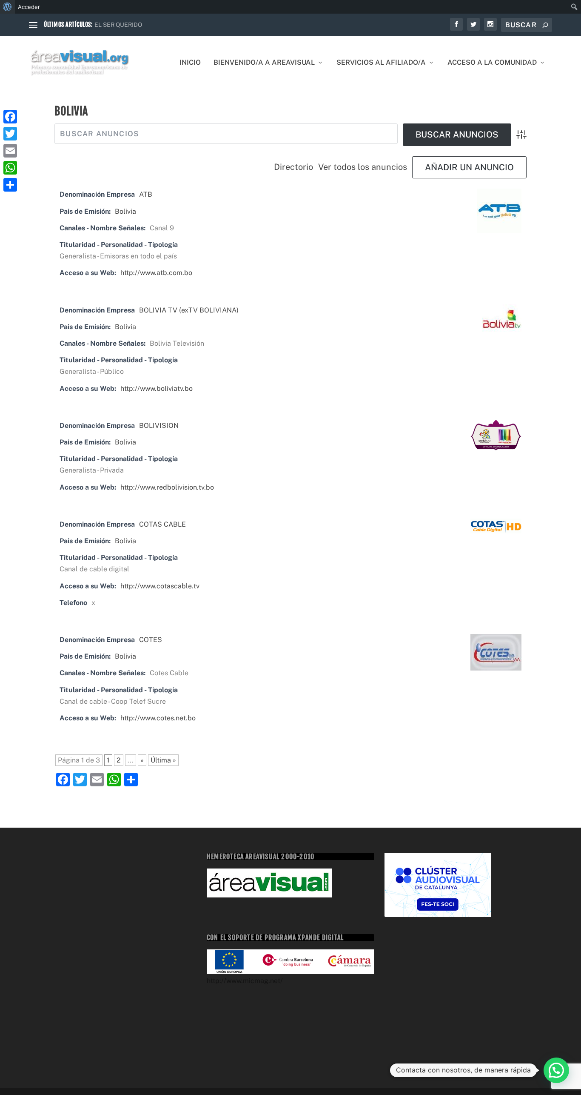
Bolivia (125, 211)
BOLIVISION (159, 425)
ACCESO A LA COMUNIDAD (492, 62)
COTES (150, 640)
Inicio (190, 62)
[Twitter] (10, 133)
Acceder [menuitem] (29, 6)
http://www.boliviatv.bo (156, 388)
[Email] (10, 150)
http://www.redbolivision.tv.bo (167, 487)
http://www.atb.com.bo (156, 273)
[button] (556, 1070)
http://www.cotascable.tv (159, 586)
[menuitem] (7, 7)
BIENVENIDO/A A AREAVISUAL (264, 62)
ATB (145, 194)
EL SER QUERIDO (118, 24)
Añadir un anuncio (469, 167)
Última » (163, 760)
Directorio (293, 167)
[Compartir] (10, 184)
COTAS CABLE (162, 524)
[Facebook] (10, 116)
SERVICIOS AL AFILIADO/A (381, 62)
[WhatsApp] (10, 167)
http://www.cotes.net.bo (158, 718)
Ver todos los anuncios (362, 167)
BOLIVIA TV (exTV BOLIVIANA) (189, 310)
